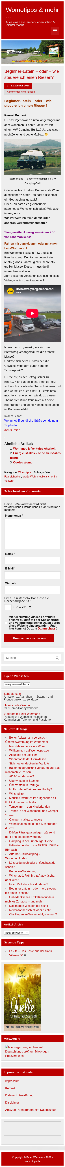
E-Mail (10, 568)
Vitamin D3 (16, 955)
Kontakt (10, 1088)
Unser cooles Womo (17, 705)
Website (10, 583)
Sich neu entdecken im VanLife (29, 763)
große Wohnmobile (34, 476)
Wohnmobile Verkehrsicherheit (34, 448)
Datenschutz (46, 628)
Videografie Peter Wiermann (22, 713)
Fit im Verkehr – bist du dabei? (28, 884)
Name (10, 553)
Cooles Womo (22, 462)
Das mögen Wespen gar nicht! (28, 905)
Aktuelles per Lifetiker (23, 754)
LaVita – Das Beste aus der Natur (30, 951)
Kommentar (14, 515)
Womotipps (25, 472)
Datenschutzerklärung (19, 1095)
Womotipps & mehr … (32, 12)
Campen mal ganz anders (25, 819)
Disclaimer (12, 1102)
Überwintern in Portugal (24, 785)
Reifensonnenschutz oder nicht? (30, 910)
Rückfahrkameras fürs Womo (27, 746)
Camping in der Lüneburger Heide (31, 841)
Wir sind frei (16, 793)
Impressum (12, 1081)
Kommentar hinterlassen (21, 91)
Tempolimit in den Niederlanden (29, 806)
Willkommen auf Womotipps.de (29, 750)
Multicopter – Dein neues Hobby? (30, 789)
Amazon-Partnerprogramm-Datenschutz (30, 1109)
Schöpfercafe (12, 693)
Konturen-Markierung (22, 871)
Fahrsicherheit (12, 476)
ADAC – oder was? (21, 776)
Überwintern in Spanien (24, 780)
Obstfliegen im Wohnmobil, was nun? (33, 914)
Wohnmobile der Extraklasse (27, 759)
